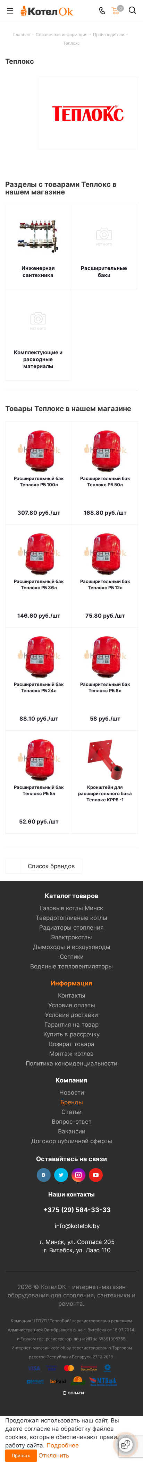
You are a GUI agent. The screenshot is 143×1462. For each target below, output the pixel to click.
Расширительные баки (104, 271)
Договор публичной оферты (71, 1141)
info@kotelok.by (77, 1225)
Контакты (71, 995)
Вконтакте (44, 1175)
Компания (71, 1080)
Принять (21, 1455)
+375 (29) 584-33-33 (77, 1209)
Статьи (71, 1111)
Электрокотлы (71, 937)
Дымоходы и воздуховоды (71, 946)
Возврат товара (71, 1044)
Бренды (71, 1102)
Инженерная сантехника (38, 271)
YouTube (96, 1175)
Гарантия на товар (71, 1024)
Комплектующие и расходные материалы (38, 359)
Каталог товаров (71, 895)
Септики (72, 956)
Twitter (61, 1175)
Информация (71, 983)
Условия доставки (71, 1014)
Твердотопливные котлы (71, 917)
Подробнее (63, 1445)
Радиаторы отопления (71, 927)
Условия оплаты (71, 1005)
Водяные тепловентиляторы (71, 966)
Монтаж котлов (71, 1053)
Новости (71, 1092)
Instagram (78, 1175)
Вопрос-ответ (72, 1121)
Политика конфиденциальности (71, 1063)
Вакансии (71, 1131)
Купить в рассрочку (71, 1034)
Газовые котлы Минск (71, 908)
